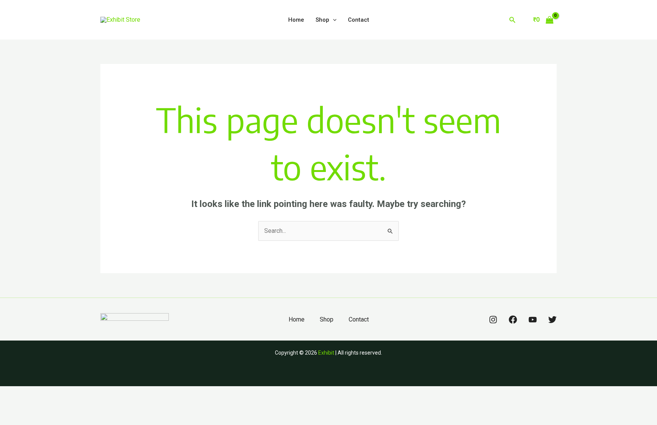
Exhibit (326, 353)
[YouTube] (532, 319)
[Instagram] (493, 319)
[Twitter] (552, 319)
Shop (322, 19)
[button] (332, 20)
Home (296, 19)
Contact (358, 19)
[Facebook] (513, 319)
